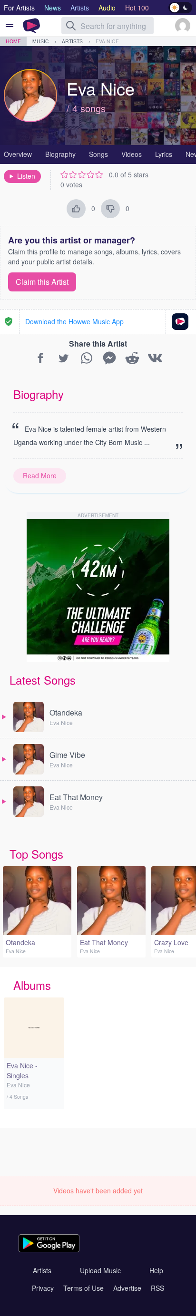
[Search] (71, 25)
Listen (26, 176)
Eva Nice (107, 41)
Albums (32, 985)
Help (156, 1270)
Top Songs (36, 853)
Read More (40, 475)
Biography (60, 154)
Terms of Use (83, 1288)
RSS (157, 1288)
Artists (72, 41)
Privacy (43, 1288)
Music (40, 41)
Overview (18, 154)
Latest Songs (43, 679)
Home (13, 41)
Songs (98, 154)
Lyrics (163, 154)
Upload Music (100, 1270)
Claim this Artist (42, 281)
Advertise (127, 1288)
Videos (131, 154)
